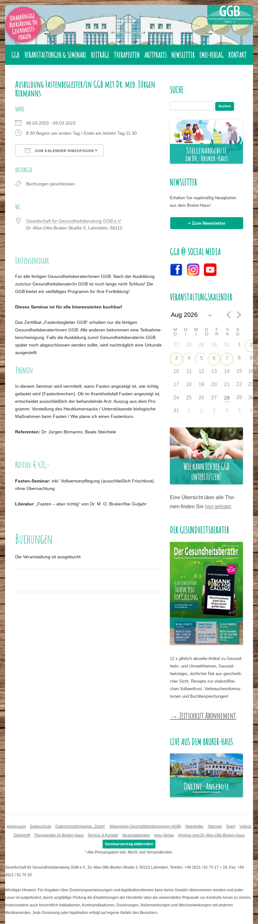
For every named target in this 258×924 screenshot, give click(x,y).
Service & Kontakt (103, 835)
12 (201, 371)
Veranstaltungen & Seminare (55, 54)
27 (214, 397)
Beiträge (100, 54)
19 (201, 384)
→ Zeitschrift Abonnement (203, 715)
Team (230, 826)
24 (176, 397)
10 (176, 371)
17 (176, 384)
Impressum (16, 826)
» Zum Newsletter (206, 223)
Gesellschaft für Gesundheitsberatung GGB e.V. (73, 220)
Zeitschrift (22, 835)
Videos (245, 826)
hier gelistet (218, 506)
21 (227, 384)
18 (189, 384)
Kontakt (237, 54)
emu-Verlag (211, 54)
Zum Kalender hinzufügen (64, 151)
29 (201, 344)
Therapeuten (127, 54)
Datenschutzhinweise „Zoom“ (80, 826)
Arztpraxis (155, 54)
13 (214, 371)
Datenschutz (40, 826)
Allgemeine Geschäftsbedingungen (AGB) (145, 826)
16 (251, 371)
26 (201, 397)
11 (189, 371)
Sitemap (215, 826)
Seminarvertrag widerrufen (129, 844)
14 (227, 371)
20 (214, 384)
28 (189, 344)
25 (189, 397)
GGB (15, 54)
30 (251, 397)
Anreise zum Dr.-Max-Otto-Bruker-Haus (211, 835)
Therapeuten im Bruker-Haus (59, 835)
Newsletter (183, 54)
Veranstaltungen (136, 835)
